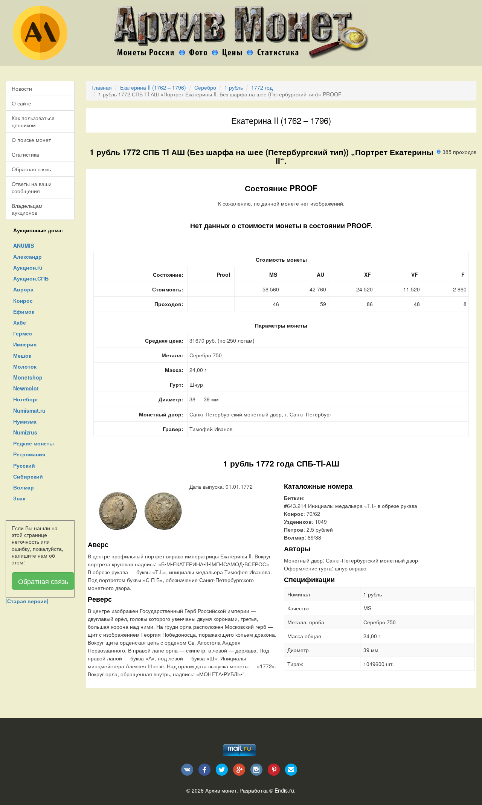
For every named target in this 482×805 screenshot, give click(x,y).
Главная (102, 87)
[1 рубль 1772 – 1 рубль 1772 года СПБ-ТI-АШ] (118, 510)
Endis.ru (284, 790)
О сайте (21, 103)
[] (27, 601)
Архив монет (220, 790)
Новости (22, 88)
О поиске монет (31, 139)
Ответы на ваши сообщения (32, 187)
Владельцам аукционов (27, 209)
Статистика (25, 154)
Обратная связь (31, 169)
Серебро (205, 87)
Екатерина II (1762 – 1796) (153, 87)
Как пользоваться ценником (33, 121)
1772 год (262, 87)
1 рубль (233, 87)
